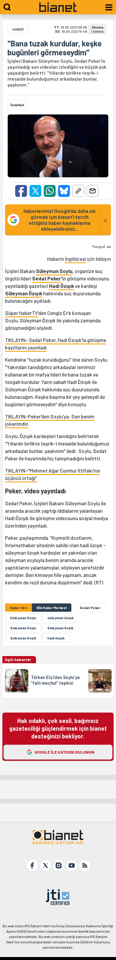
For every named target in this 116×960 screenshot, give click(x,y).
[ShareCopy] (78, 191)
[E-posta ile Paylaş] (92, 191)
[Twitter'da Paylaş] (35, 191)
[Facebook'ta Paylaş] (21, 191)
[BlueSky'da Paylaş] (64, 191)
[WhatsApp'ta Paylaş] (50, 191)
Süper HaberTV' (21, 313)
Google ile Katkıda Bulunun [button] (64, 751)
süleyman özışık (60, 618)
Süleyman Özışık (23, 293)
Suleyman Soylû (23, 638)
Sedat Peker (46, 278)
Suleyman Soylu (23, 628)
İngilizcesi (75, 259)
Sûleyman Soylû (60, 628)
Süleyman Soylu (54, 271)
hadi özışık (56, 638)
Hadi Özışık (61, 286)
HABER (18, 29)
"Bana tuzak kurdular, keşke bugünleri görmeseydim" (54, 48)
